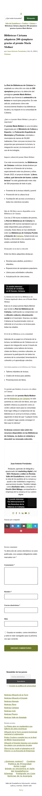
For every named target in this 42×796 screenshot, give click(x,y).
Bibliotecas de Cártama (20, 399)
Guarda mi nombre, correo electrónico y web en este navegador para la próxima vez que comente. (20, 636)
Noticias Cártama (11, 708)
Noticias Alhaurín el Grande (15, 698)
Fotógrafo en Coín (25, 773)
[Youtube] (26, 513)
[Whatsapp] (29, 513)
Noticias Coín (10, 711)
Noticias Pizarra (11, 714)
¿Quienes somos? (14, 761)
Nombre (8, 592)
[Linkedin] (23, 513)
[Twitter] (19, 513)
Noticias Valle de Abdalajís (15, 717)
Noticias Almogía (11, 701)
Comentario (9, 565)
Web (6, 619)
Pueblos (25, 23)
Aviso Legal (20, 766)
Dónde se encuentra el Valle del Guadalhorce (20, 770)
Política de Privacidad (19, 764)
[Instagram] (13, 513)
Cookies (31, 761)
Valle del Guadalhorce (13, 23)
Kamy (21, 790)
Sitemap (8, 773)
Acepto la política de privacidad (22, 686)
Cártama (32, 23)
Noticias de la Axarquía (20, 776)
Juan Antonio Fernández (16, 51)
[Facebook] (16, 513)
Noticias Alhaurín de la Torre (16, 695)
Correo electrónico (12, 605)
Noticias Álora (10, 704)
